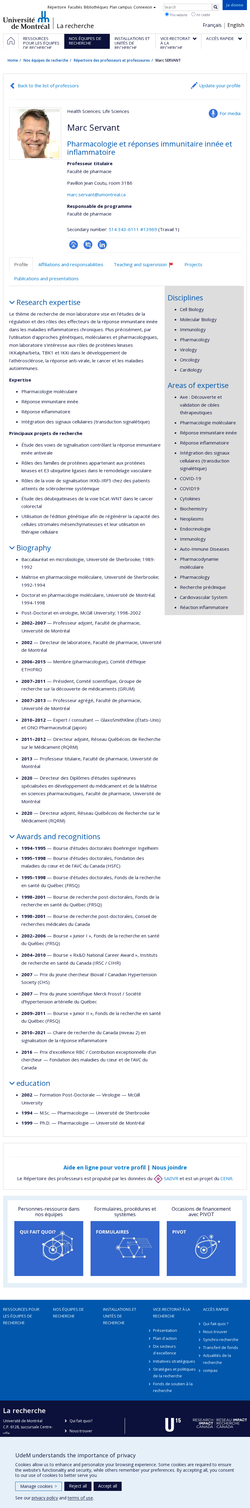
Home (13, 60)
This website (178, 15)
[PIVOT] (201, 1248)
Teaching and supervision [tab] (146, 266)
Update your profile (220, 85)
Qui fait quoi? (81, 1420)
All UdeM (202, 15)
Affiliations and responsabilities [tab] (70, 264)
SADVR (170, 1178)
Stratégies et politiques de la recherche (174, 1372)
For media (230, 113)
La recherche (75, 26)
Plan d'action (165, 1338)
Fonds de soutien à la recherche (173, 1387)
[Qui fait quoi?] (49, 1248)
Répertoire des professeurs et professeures (112, 60)
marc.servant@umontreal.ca (96, 194)
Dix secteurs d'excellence (164, 1349)
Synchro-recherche (220, 1339)
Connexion (143, 7)
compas (210, 1370)
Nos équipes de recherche (45, 60)
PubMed (88, 244)
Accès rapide (216, 1309)
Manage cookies (38, 1486)
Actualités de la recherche (217, 1359)
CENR (226, 1178)
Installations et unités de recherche (119, 1316)
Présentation (165, 1330)
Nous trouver (215, 1331)
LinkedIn (102, 244)
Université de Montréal (26, 20)
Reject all (78, 1486)
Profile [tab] (21, 264)
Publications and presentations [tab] (46, 278)
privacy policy (45, 1498)
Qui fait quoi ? (215, 1323)
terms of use (80, 1498)
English (235, 25)
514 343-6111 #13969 (133, 229)
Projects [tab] (193, 264)
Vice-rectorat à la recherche (171, 1313)
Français (212, 25)
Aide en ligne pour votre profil (104, 1167)
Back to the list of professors (48, 85)
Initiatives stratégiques (174, 1361)
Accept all (107, 1486)
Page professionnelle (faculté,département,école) (73, 244)
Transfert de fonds (220, 1347)
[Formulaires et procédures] (125, 1248)
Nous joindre (169, 1167)
